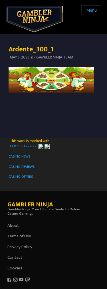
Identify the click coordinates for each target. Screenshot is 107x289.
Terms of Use (19, 236)
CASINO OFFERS (21, 176)
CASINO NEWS (20, 156)
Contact (14, 257)
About (13, 225)
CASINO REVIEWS (22, 167)
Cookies (14, 268)
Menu (91, 10)
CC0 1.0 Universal (24, 146)
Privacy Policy (19, 246)
